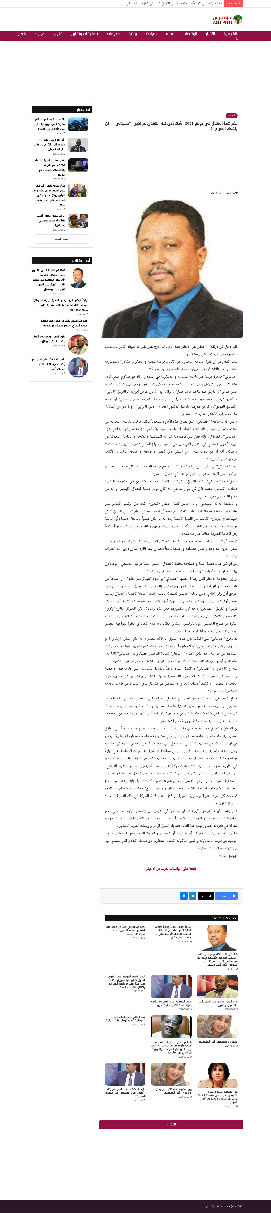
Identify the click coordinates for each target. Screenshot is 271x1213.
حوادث (151, 34)
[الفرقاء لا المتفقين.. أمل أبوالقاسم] (217, 1026)
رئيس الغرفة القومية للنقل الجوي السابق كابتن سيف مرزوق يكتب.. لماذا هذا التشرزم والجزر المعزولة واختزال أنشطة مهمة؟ (126, 982)
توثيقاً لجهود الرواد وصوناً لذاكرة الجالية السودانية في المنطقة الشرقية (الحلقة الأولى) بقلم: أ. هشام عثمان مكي (173, 932)
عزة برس (230, 193)
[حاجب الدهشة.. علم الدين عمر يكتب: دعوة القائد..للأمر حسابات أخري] (171, 986)
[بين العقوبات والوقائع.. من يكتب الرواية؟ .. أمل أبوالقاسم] (171, 1074)
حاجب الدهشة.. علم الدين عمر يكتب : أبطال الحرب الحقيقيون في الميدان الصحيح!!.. (125, 1093)
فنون (58, 34)
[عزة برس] (228, 19)
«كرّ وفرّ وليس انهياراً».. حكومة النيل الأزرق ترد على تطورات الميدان (174, 3)
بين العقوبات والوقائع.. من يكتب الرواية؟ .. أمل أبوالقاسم (173, 1091)
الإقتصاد (190, 34)
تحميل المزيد (61, 239)
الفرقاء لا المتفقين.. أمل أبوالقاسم (218, 1041)
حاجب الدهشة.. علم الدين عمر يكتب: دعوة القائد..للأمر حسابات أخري (171, 1003)
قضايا (21, 34)
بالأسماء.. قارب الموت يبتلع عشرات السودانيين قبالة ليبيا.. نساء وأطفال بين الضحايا (48, 124)
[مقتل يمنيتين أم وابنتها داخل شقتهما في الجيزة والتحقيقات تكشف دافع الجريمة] (78, 165)
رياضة (133, 34)
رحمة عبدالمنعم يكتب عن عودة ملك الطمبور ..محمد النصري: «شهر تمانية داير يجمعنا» (125, 930)
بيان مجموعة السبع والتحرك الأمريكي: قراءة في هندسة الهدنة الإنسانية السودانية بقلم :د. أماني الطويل (218, 1097)
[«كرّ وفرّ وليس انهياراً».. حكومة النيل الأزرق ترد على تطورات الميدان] (78, 145)
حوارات (40, 34)
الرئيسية (230, 34)
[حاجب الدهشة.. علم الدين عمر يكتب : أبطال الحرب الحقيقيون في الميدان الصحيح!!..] (125, 1074)
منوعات (113, 34)
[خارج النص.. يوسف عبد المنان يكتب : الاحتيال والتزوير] (217, 986)
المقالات (232, 115)
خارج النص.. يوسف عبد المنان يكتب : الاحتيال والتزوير (218, 1003)
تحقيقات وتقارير (85, 34)
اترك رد (171, 1125)
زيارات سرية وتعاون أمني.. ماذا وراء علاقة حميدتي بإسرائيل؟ (50, 220)
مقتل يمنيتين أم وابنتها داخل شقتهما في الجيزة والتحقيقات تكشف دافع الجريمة (49, 167)
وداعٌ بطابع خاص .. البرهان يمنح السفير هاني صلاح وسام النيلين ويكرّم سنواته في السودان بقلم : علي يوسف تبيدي (48, 195)
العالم (170, 34)
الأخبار (210, 34)
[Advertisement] (135, 70)
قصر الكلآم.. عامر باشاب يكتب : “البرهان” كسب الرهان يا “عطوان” (125, 1018)
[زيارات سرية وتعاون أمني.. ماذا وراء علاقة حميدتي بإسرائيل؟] (78, 221)
